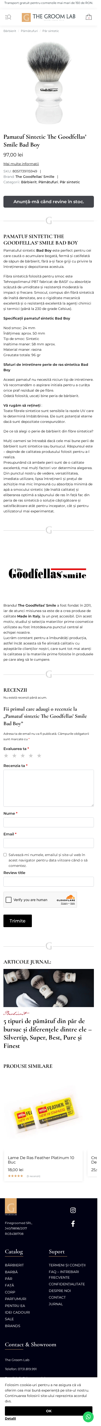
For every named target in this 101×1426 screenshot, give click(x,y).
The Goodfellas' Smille (34, 176)
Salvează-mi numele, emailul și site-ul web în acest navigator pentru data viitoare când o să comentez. (48, 860)
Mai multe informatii (21, 164)
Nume (10, 813)
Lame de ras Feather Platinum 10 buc (41, 1160)
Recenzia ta (15, 765)
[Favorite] (76, 1078)
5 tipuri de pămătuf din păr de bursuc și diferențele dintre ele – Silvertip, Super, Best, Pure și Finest (47, 1033)
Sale (9, 1319)
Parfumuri (15, 1299)
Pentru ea (15, 1305)
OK (48, 1411)
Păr (8, 1278)
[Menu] (7, 17)
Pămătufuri (29, 31)
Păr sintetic (50, 31)
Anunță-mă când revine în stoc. (48, 201)
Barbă (11, 1272)
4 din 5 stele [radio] (31, 756)
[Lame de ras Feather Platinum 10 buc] (43, 1111)
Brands (12, 1326)
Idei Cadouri (17, 1312)
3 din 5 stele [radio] (23, 756)
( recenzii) (33, 1176)
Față (9, 1285)
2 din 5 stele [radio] (15, 756)
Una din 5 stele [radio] (7, 756)
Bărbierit (9, 31)
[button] (87, 17)
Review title (14, 872)
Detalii (10, 1418)
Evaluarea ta (16, 748)
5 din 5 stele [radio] (40, 756)
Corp (10, 1292)
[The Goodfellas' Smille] (48, 573)
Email (9, 834)
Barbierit (14, 1014)
